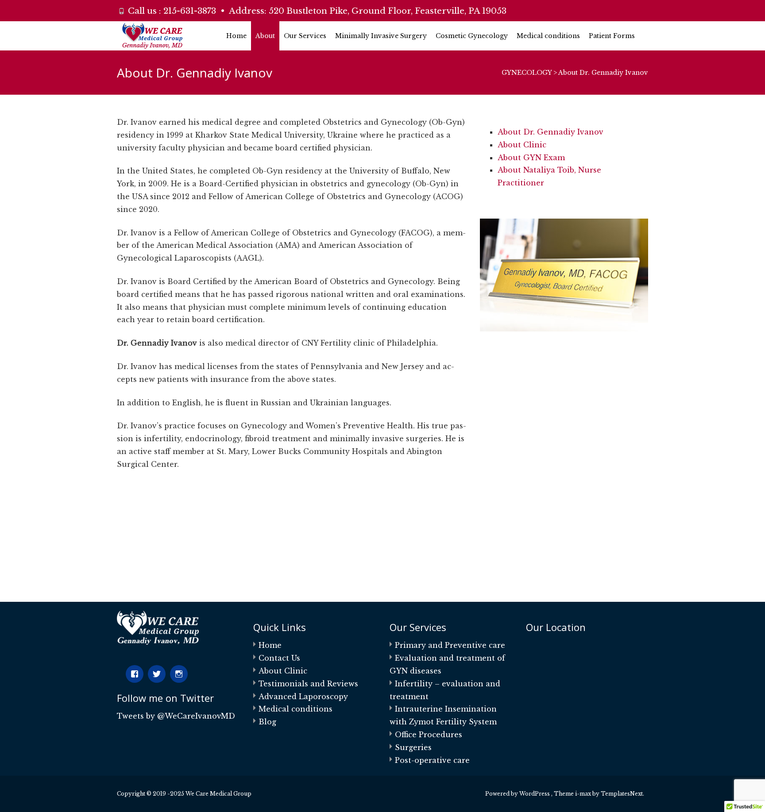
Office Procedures (428, 734)
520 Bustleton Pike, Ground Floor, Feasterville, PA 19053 (387, 11)
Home (236, 36)
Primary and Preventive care (450, 645)
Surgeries (413, 747)
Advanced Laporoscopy (303, 696)
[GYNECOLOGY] (145, 35)
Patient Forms (612, 36)
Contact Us (279, 658)
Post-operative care (432, 760)
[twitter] (626, 14)
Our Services (305, 36)
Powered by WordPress (518, 793)
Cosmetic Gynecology (472, 36)
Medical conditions (548, 36)
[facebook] (612, 14)
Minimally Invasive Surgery (381, 36)
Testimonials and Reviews (308, 683)
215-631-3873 (189, 11)
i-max (583, 793)
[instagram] (639, 14)
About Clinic (522, 144)
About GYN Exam (531, 157)
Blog (267, 721)
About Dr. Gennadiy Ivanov (550, 131)
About (265, 36)
